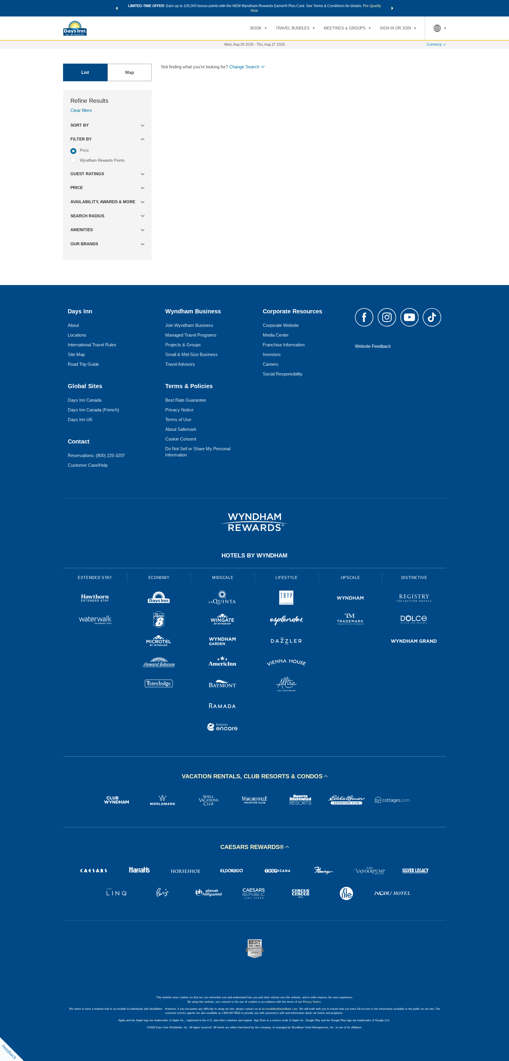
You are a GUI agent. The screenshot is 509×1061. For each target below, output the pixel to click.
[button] (116, 8)
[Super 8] (159, 620)
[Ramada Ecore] (222, 727)
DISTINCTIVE (414, 577)
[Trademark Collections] (350, 620)
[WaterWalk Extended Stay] (95, 620)
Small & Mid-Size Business (191, 354)
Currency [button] (434, 44)
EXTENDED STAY (95, 577)
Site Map (76, 354)
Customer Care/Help (88, 465)
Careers (270, 364)
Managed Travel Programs (191, 334)
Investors (272, 354)
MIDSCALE (222, 577)
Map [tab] (129, 72)
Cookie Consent (180, 438)
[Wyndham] (350, 598)
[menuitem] (258, 28)
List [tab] (85, 72)
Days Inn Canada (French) (93, 409)
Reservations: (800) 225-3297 (96, 455)
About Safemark (180, 429)
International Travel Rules (92, 344)
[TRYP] (286, 598)
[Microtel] (159, 641)
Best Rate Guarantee (185, 400)
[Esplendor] (286, 620)
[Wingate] (222, 620)
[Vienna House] (286, 663)
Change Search (244, 66)
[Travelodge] (159, 684)
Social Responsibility (283, 373)
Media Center (276, 334)
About (73, 325)
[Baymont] (222, 684)
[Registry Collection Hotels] (414, 598)
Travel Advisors (180, 364)
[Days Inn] (159, 598)
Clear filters (81, 110)
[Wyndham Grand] (414, 641)
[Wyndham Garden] (222, 641)
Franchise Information (284, 344)
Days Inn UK (80, 419)
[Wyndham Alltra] (286, 684)
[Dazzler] (286, 641)
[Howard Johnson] (159, 663)
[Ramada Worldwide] (222, 706)
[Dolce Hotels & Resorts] (414, 620)
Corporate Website (281, 325)
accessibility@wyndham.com (280, 1008)
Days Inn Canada (84, 400)
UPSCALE (350, 577)
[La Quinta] (222, 598)
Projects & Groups (183, 344)
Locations (77, 334)
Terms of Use (178, 419)
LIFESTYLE (286, 577)
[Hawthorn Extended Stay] (95, 598)
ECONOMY (159, 577)
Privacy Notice (179, 409)
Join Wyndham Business (189, 325)
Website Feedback (373, 346)
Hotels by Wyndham (254, 555)
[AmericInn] (222, 663)
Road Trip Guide (83, 364)
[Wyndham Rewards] (254, 522)
